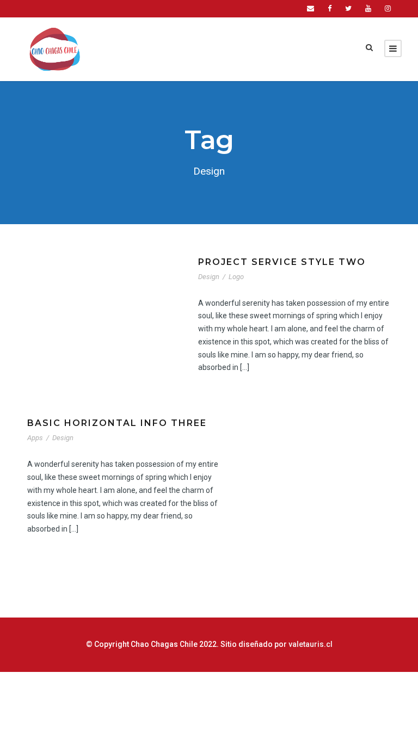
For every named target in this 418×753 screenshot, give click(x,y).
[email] (310, 8)
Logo (236, 277)
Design (208, 277)
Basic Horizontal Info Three (117, 423)
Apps (35, 438)
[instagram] (388, 8)
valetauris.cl (310, 644)
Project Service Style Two (282, 262)
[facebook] (329, 8)
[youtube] (368, 8)
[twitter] (348, 8)
